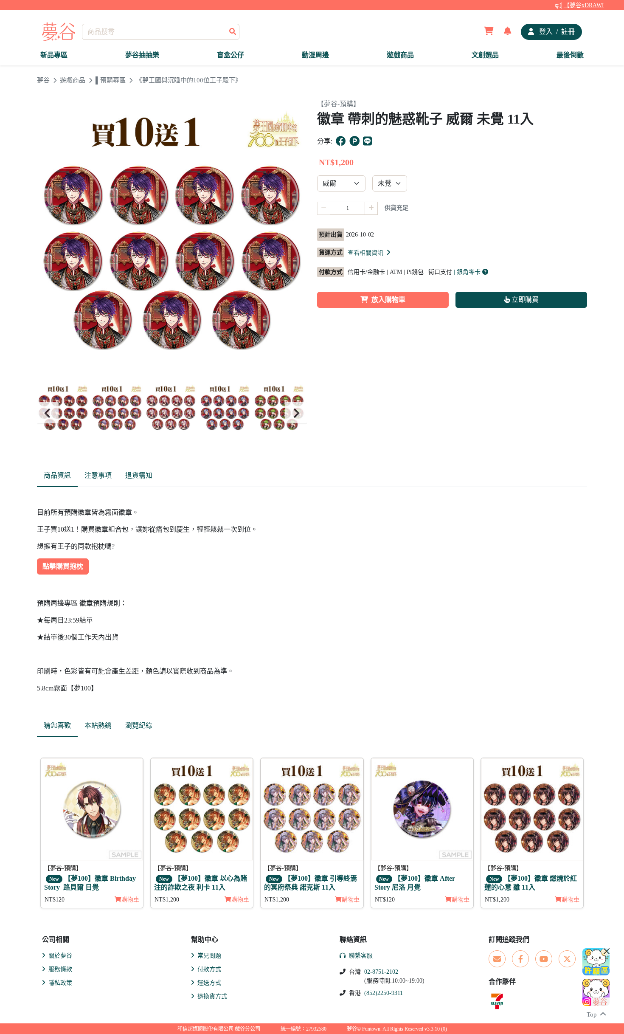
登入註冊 (556, 31)
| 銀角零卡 (468, 272)
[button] (370, 253)
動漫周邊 (315, 55)
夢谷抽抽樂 (142, 55)
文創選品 (485, 55)
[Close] (606, 951)
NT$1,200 (167, 899)
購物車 (130, 899)
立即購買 (524, 299)
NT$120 (55, 899)
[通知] (508, 31)
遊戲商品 (400, 55)
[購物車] (489, 31)
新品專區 (53, 55)
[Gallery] (172, 413)
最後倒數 (570, 55)
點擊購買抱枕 (62, 566)
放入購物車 (388, 299)
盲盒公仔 (230, 55)
